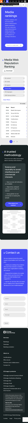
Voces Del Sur (15, 113)
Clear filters (6, 99)
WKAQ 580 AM (15, 133)
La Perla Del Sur (15, 130)
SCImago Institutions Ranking (12, 378)
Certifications (7, 357)
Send (6, 323)
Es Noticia (14, 125)
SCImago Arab (7, 383)
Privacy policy (17, 418)
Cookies (5, 418)
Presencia (14, 122)
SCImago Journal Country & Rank (13, 375)
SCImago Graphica (8, 386)
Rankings (6, 341)
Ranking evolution (8, 347)
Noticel (13, 136)
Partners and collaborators (11, 362)
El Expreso (14, 128)
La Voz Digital (15, 116)
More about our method (13, 204)
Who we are (6, 360)
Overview (6, 344)
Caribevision (14, 119)
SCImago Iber (7, 380)
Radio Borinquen (16, 110)
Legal (10, 418)
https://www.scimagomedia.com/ (14, 409)
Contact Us (6, 365)
